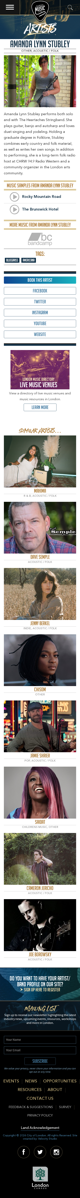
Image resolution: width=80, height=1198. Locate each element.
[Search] (70, 7)
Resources (30, 1090)
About (55, 1090)
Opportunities (60, 1081)
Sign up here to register (42, 989)
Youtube (40, 323)
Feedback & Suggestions (31, 1107)
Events (11, 1081)
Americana (29, 260)
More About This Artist (40, 461)
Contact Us (40, 1099)
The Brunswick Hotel (40, 210)
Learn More (40, 407)
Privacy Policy (40, 1115)
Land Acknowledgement (40, 1128)
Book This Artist (40, 280)
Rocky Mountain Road (41, 197)
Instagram (40, 312)
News (31, 1081)
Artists (40, 27)
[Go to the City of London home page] (40, 1177)
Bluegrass (12, 260)
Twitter (40, 301)
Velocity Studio (47, 1138)
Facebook (40, 290)
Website (40, 334)
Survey (65, 1107)
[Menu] (10, 7)
